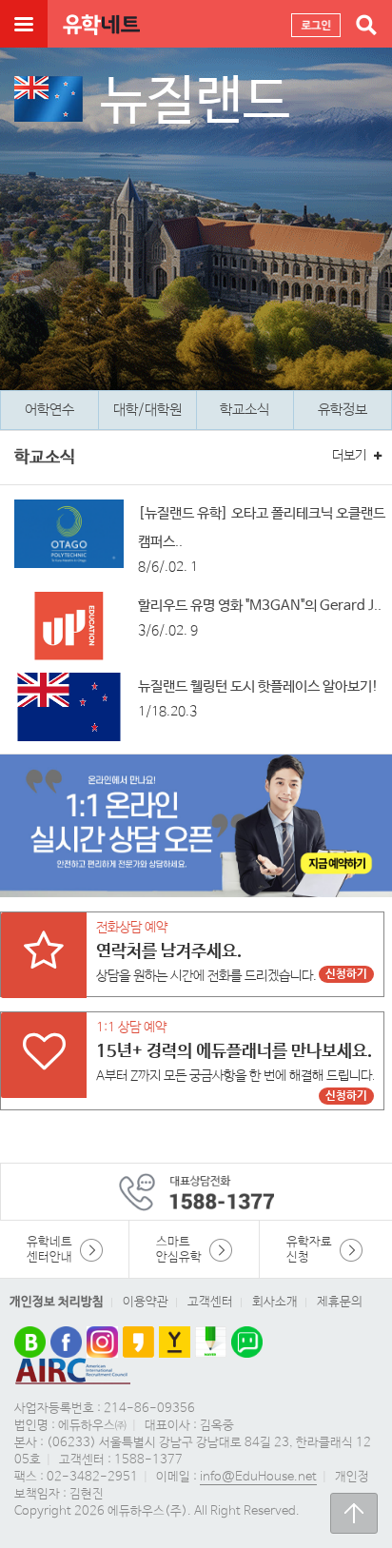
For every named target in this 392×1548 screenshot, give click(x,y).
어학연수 (49, 410)
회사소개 (275, 1302)
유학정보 (342, 410)
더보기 (350, 455)
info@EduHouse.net (258, 1477)
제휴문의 (340, 1302)
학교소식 (244, 410)
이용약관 (145, 1302)
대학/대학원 (147, 410)
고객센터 (210, 1302)
